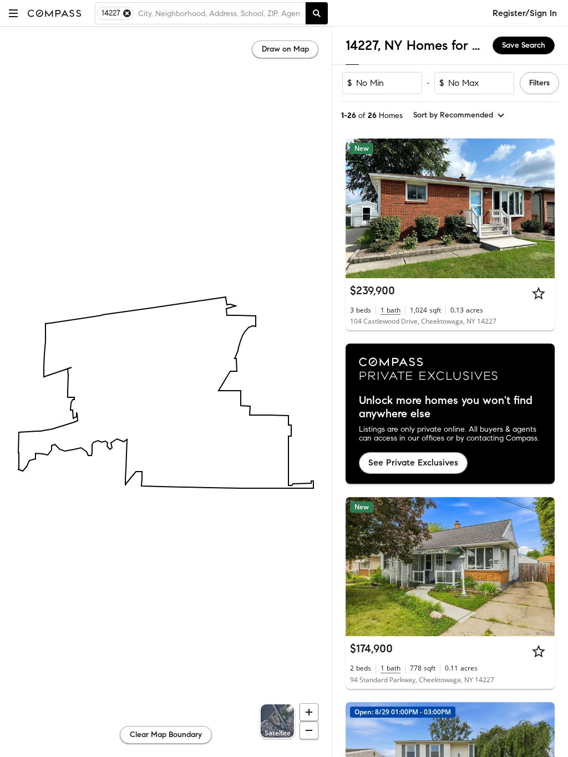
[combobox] (219, 13)
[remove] (127, 13)
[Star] (538, 293)
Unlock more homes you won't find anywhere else (445, 407)
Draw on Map (285, 49)
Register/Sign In (525, 13)
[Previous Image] (359, 208)
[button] (13, 13)
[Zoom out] (309, 730)
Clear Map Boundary (166, 734)
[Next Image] (542, 208)
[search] (317, 13)
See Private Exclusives (413, 462)
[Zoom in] (309, 712)
